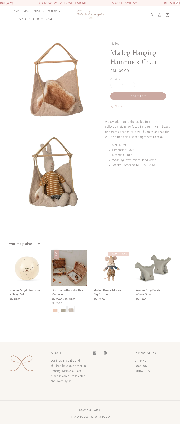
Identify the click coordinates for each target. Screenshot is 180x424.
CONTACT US (142, 370)
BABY (36, 18)
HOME (15, 11)
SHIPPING (140, 360)
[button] (152, 15)
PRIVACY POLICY (79, 416)
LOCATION (141, 365)
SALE (49, 18)
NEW (26, 11)
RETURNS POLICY (100, 416)
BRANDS (52, 11)
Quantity (115, 79)
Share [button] (118, 106)
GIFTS (22, 18)
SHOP (37, 11)
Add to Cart (138, 96)
